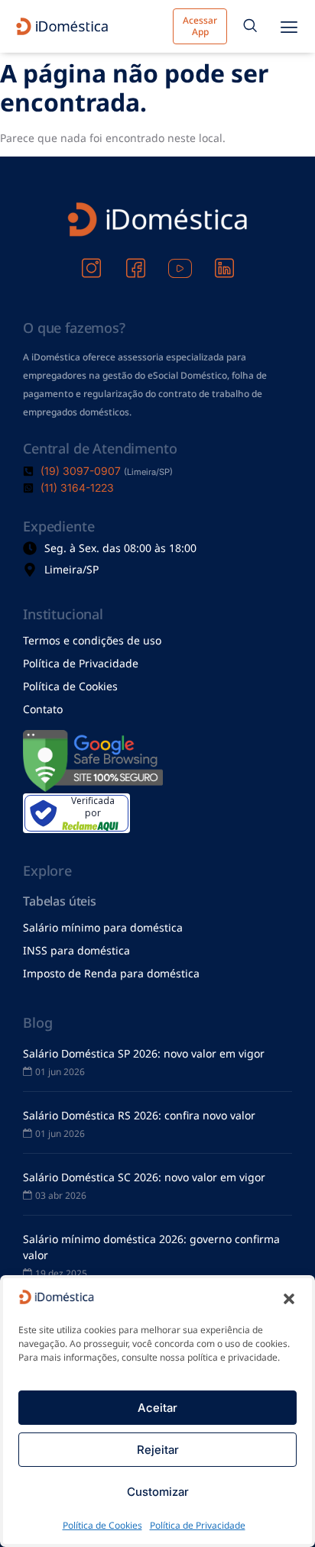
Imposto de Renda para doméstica (111, 973)
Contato (43, 709)
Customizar (158, 1491)
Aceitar (157, 1407)
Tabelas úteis (59, 901)
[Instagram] (91, 258)
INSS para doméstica (76, 950)
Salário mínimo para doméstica (103, 927)
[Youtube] (179, 258)
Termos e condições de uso (92, 640)
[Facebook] (135, 258)
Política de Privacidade (197, 1525)
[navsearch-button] (250, 26)
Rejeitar (158, 1449)
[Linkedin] (224, 258)
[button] (289, 1298)
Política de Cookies (102, 1525)
